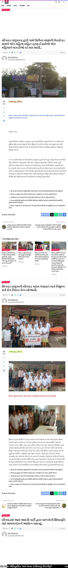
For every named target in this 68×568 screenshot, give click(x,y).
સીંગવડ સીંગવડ (6, 9)
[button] (3, 2)
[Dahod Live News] (6, 2)
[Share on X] (12, 52)
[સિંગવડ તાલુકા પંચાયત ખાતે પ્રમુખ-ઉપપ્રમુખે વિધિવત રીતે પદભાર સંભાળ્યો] (25, 245)
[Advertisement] (34, 24)
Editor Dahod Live (13, 57)
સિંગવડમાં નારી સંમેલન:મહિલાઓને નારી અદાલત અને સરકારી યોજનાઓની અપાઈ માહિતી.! (37, 191)
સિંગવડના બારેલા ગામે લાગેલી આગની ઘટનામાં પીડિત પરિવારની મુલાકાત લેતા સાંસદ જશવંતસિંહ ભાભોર (42, 257)
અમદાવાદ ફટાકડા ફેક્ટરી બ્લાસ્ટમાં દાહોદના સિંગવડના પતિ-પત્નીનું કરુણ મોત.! (33, 197)
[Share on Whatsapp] (15, 52)
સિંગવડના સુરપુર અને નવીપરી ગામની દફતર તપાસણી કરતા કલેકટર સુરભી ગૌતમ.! (34, 194)
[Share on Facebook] (9, 52)
